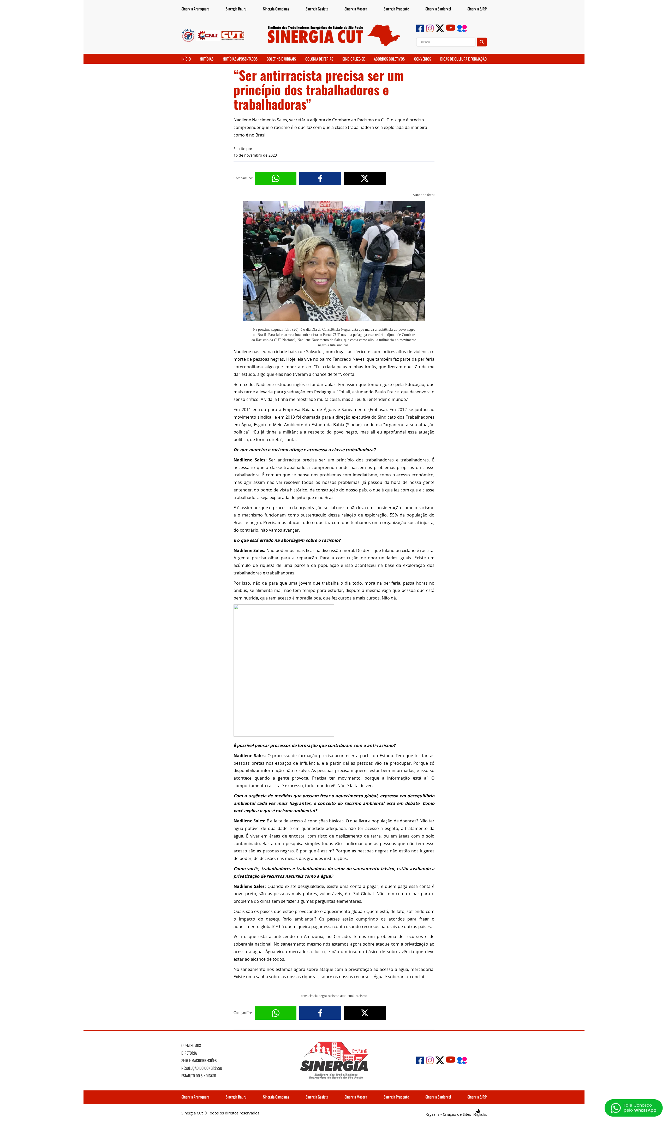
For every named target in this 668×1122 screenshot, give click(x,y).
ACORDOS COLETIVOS (389, 59)
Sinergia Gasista (317, 8)
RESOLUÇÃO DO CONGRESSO (201, 1068)
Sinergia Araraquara (195, 8)
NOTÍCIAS (206, 59)
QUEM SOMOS (191, 1045)
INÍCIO (186, 59)
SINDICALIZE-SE (353, 59)
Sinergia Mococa (355, 8)
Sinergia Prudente (396, 8)
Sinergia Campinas (276, 8)
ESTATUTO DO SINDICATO (198, 1075)
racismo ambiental (341, 996)
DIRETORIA (189, 1053)
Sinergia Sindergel (438, 8)
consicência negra (314, 996)
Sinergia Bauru (236, 8)
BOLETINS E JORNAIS (281, 59)
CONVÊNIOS (422, 59)
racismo (361, 996)
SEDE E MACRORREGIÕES (199, 1060)
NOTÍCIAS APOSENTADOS (240, 59)
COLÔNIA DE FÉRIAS (319, 59)
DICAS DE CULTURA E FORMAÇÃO (463, 59)
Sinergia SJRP (477, 8)
